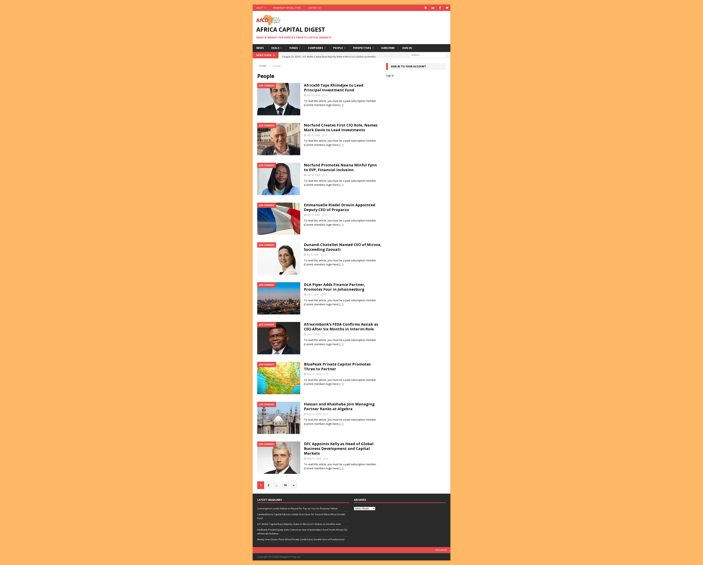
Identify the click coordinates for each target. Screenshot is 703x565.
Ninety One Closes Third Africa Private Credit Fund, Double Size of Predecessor (301, 539)
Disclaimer (441, 550)
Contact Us (314, 7)
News (260, 48)
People (338, 48)
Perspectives (362, 48)
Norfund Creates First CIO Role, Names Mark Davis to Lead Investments (340, 127)
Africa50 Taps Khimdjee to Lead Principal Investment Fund (333, 87)
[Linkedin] (433, 8)
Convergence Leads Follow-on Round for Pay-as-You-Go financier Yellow (297, 508)
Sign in (407, 48)
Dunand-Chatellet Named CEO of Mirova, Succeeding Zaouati (342, 247)
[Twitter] (447, 8)
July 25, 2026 (313, 95)
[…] (341, 105)
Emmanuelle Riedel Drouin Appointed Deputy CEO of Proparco (339, 207)
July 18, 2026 (313, 175)
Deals (275, 48)
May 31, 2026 (314, 374)
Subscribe (388, 48)
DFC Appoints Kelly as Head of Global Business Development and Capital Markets (338, 448)
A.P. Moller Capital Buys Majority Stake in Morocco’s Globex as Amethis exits (299, 524)
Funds (293, 48)
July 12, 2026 (313, 215)
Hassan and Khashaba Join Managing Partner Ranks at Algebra (339, 406)
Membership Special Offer (287, 7)
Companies (315, 48)
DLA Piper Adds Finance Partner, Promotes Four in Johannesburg (334, 287)
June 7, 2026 (313, 334)
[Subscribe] (426, 8)
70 (285, 485)
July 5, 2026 (313, 254)
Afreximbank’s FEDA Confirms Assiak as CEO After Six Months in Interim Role (341, 326)
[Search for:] (427, 55)
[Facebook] (440, 8)
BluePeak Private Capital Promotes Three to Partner (337, 366)
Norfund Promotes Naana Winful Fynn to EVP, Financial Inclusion (340, 167)
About (259, 7)
